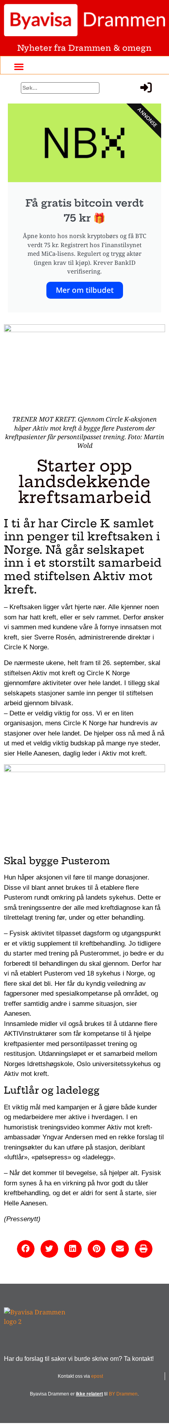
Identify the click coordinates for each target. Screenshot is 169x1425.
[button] (18, 66)
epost (97, 1376)
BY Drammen (123, 1394)
